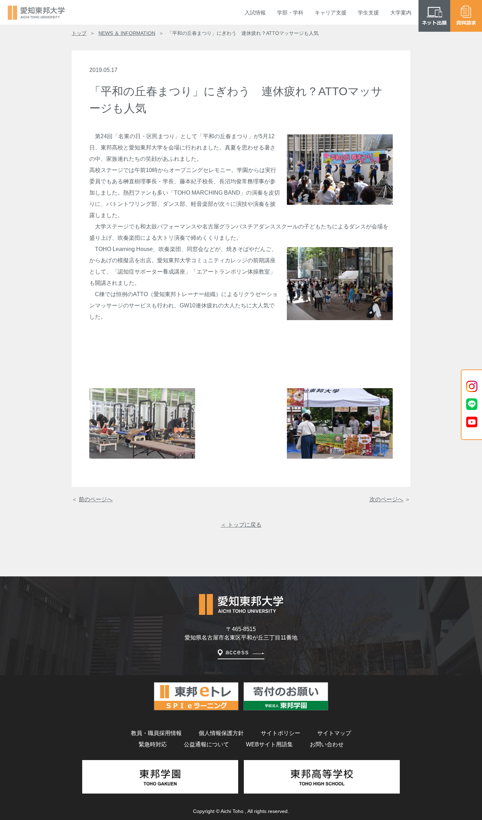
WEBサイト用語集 (269, 744)
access (237, 652)
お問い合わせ (327, 744)
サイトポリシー (280, 733)
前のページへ (96, 499)
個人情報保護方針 (221, 733)
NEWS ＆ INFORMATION (126, 33)
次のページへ (386, 499)
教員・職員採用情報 (156, 733)
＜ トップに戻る (241, 525)
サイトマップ (334, 733)
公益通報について (206, 744)
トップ (79, 33)
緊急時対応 (153, 744)
